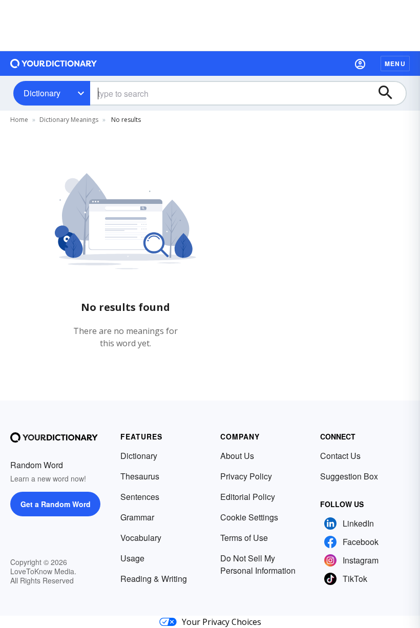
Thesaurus (139, 476)
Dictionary (42, 93)
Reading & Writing (153, 578)
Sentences (139, 497)
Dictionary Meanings (68, 119)
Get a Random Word (55, 504)
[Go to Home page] (53, 63)
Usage (132, 558)
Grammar (137, 517)
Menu (395, 63)
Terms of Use (244, 537)
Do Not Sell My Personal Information (258, 564)
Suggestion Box (349, 476)
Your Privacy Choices (221, 621)
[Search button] (390, 93)
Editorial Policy (247, 497)
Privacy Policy (246, 476)
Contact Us (340, 456)
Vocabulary (140, 537)
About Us (237, 456)
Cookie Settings (249, 517)
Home (19, 119)
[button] (360, 63)
